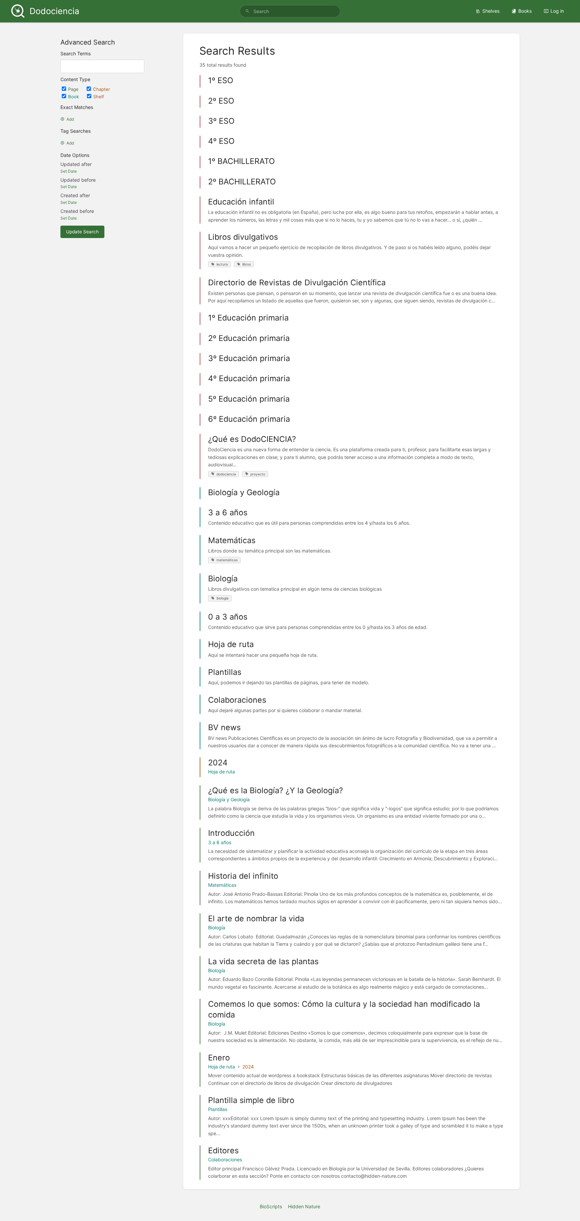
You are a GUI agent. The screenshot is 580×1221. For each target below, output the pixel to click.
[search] (290, 11)
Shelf (98, 96)
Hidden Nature (304, 1206)
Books (525, 11)
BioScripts (271, 1206)
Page (74, 89)
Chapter (101, 89)
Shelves (490, 11)
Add (70, 119)
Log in (557, 11)
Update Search (82, 231)
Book (74, 96)
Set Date (68, 171)
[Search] (247, 11)
